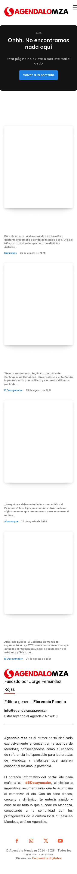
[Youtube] (60, 841)
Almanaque (11, 521)
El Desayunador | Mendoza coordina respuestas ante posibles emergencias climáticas (38, 359)
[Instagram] (31, 841)
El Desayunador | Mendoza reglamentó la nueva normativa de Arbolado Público (37, 628)
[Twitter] (46, 841)
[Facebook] (17, 841)
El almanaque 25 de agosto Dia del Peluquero (36, 494)
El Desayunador (13, 390)
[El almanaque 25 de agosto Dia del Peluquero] (38, 441)
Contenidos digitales (46, 858)
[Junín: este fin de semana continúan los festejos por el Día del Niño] (38, 167)
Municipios (10, 252)
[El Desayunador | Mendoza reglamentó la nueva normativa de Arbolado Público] (38, 572)
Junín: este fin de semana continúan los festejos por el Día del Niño (38, 222)
